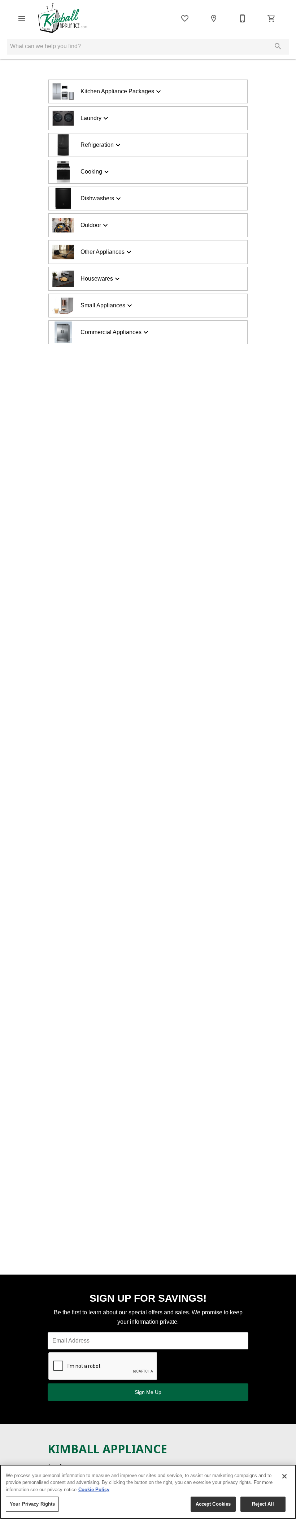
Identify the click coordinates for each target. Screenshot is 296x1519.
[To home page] (64, 18)
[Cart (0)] (271, 18)
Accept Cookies (213, 1504)
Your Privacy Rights (32, 1504)
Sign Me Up (148, 1392)
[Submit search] (278, 46)
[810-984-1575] (242, 18)
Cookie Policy (93, 1489)
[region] (148, 1492)
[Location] (213, 18)
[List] (184, 18)
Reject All (263, 1504)
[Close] (284, 1476)
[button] (21, 18)
